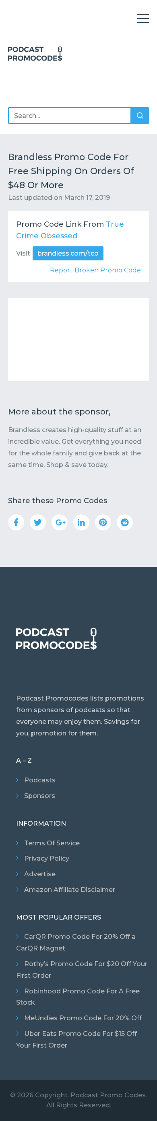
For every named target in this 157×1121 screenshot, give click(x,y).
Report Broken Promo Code (95, 270)
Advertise (40, 874)
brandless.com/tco (68, 253)
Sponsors (39, 796)
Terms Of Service (52, 843)
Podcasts (40, 780)
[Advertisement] (78, 339)
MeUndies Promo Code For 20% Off (83, 1018)
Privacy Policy (46, 858)
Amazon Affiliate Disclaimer (69, 890)
